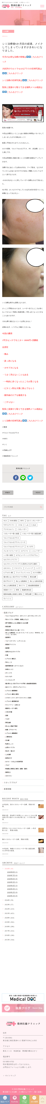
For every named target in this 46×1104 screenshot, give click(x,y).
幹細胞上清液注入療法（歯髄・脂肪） (16, 768)
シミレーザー (36, 551)
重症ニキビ (38, 594)
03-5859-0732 (8, 1061)
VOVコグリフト (9, 525)
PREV (7, 492)
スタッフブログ (10, 782)
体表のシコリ (9, 669)
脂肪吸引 (8, 637)
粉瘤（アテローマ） (11, 729)
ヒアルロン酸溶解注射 (12, 701)
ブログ (7, 765)
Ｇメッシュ (7, 598)
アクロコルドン (8, 529)
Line (23, 477)
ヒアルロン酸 (8, 572)
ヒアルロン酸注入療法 (12, 694)
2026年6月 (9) (12, 879)
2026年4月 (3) (12, 886)
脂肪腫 (7, 648)
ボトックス (8, 673)
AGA (5, 520)
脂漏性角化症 (26, 590)
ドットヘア (29, 568)
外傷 (6, 655)
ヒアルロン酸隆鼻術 (11, 733)
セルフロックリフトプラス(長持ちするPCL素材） (20, 564)
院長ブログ (8, 613)
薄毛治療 (28, 594)
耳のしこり (8, 662)
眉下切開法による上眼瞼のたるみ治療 (16, 623)
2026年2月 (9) (12, 892)
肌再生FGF (8, 758)
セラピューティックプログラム (27, 555)
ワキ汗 (7, 719)
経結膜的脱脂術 (33, 585)
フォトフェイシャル (23, 572)
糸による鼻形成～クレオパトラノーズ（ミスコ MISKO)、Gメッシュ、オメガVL (24, 633)
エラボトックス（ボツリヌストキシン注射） (18, 698)
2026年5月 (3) (12, 882)
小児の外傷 (8, 712)
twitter (30, 477)
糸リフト (22, 585)
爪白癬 (7, 740)
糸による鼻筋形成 (9, 585)
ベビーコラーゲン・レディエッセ (15, 641)
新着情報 (7, 789)
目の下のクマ (8, 581)
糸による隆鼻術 (21, 581)
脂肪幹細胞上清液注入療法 (12, 594)
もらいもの (8, 676)
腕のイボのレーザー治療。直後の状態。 (16, 839)
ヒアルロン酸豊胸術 (11, 690)
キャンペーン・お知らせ (12, 705)
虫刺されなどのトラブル (12, 651)
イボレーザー (22, 529)
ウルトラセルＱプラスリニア (13, 546)
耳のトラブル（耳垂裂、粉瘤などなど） (17, 619)
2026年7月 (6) (12, 875)
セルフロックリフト (10, 559)
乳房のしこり (9, 744)
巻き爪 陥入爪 (10, 751)
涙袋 (6, 715)
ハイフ (38, 568)
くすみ (20, 525)
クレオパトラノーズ (10, 551)
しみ (26, 525)
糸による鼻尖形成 (36, 581)
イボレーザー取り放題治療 (31, 533)
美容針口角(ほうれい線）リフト (15, 630)
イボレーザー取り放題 (11, 533)
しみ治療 (5, 31)
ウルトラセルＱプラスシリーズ (14, 542)
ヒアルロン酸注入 (10, 658)
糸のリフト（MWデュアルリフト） (16, 687)
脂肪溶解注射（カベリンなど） (14, 666)
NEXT (38, 492)
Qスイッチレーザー (34, 520)
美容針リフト (8, 590)
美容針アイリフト (10, 644)
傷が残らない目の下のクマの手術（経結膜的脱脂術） (21, 683)
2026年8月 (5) (12, 872)
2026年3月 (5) (12, 889)
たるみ (33, 525)
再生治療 (33, 577)
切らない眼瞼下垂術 (11, 726)
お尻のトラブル (10, 747)
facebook (16, 477)
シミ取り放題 (8, 555)
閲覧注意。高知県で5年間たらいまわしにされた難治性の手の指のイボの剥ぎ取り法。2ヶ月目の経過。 (19, 817)
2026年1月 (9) (12, 896)
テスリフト (18, 568)
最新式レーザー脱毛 (11, 708)
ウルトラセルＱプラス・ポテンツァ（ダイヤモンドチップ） (23, 616)
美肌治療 (8, 626)
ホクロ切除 (37, 572)
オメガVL (30, 546)
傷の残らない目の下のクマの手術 (15, 577)
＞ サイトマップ (9, 1075)
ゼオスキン (7, 568)
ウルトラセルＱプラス (11, 538)
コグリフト (24, 551)
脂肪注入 (8, 772)
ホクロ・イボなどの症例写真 (14, 761)
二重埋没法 (8, 737)
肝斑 (17, 590)
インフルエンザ (10, 680)
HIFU (22, 520)
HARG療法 (13, 520)
